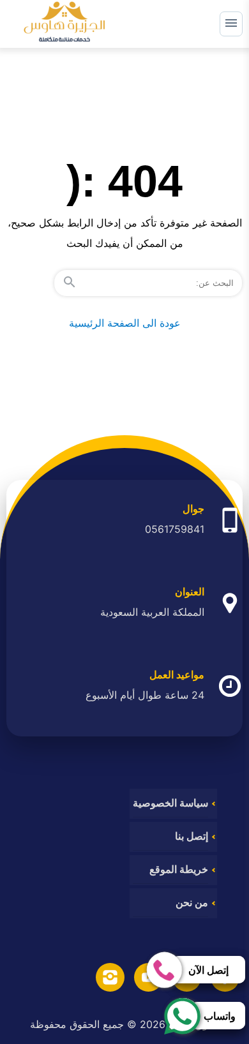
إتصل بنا (191, 836)
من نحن (192, 902)
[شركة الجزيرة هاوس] (64, 24)
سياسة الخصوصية (170, 803)
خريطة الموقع (178, 869)
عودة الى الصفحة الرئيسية (125, 323)
